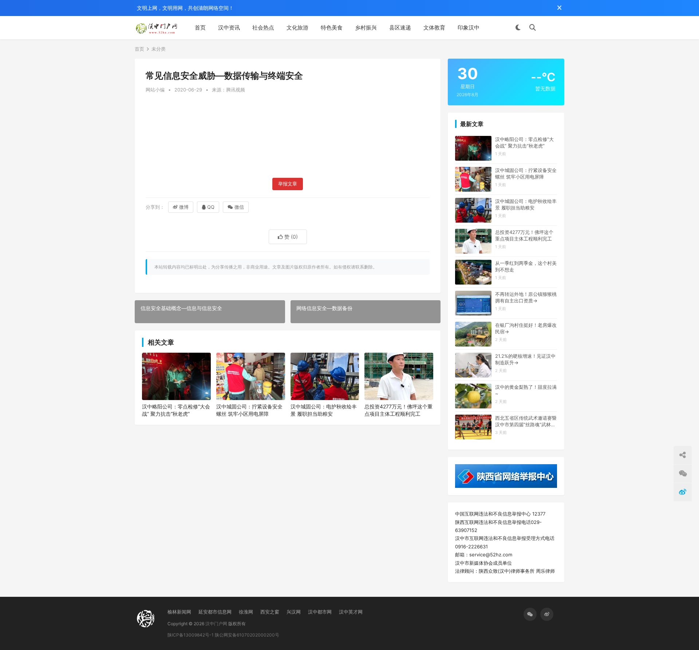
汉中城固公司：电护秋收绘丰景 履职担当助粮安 (324, 410)
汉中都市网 (320, 612)
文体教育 (434, 27)
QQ (210, 207)
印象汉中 (468, 27)
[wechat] (530, 614)
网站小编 (155, 90)
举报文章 (287, 184)
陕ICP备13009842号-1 (190, 635)
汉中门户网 (216, 623)
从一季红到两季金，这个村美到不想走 (526, 266)
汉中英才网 (351, 612)
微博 (184, 207)
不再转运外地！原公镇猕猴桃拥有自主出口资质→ (526, 297)
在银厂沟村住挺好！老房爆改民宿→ (526, 328)
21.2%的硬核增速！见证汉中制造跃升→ (525, 359)
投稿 (553, 28)
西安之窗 (269, 612)
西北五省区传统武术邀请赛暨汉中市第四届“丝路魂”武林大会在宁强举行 (526, 421)
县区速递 (400, 27)
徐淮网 (246, 612)
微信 (239, 207)
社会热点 (263, 27)
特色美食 (332, 27)
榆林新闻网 (179, 612)
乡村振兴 (366, 27)
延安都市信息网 (215, 612)
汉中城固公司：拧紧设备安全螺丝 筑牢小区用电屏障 (249, 410)
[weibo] (546, 614)
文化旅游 (297, 27)
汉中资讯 (229, 27)
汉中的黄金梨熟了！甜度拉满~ (526, 390)
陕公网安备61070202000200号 (247, 635)
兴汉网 (294, 612)
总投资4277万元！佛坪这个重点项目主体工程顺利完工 (398, 410)
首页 (200, 27)
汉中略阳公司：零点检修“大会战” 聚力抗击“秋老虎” (176, 410)
